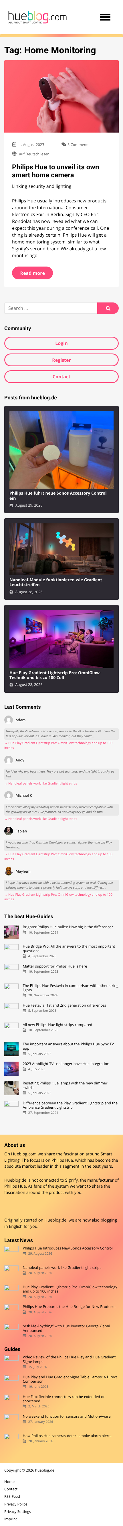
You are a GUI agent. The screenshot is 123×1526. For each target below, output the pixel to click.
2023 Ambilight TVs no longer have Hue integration (66, 1064)
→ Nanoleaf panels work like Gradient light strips (40, 783)
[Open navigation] (105, 17)
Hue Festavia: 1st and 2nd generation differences (64, 1005)
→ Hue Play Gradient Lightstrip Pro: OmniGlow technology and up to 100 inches (58, 745)
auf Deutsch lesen (34, 154)
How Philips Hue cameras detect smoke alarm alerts (67, 1436)
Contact (61, 376)
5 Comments (78, 144)
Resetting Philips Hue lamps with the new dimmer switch (65, 1085)
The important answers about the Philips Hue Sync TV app (68, 1046)
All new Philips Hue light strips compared (57, 1025)
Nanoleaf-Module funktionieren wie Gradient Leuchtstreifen (55, 583)
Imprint (10, 1519)
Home (9, 1481)
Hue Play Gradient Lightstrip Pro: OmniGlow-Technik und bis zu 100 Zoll (55, 675)
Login (61, 343)
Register (61, 360)
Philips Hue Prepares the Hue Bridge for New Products (69, 1306)
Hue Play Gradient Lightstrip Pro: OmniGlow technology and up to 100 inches (70, 1289)
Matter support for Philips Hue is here (55, 966)
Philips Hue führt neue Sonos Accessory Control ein (58, 496)
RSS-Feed (12, 1496)
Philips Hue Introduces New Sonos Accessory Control (67, 1248)
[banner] (37, 17)
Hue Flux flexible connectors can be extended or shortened (64, 1399)
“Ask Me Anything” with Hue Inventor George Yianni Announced (66, 1328)
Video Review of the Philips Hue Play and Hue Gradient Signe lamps (69, 1359)
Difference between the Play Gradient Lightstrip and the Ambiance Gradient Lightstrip (70, 1105)
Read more (32, 273)
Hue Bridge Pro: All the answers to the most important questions (69, 948)
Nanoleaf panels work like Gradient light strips (62, 1267)
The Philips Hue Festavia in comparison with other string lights (70, 988)
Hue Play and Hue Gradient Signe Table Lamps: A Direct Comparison (70, 1379)
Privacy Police (15, 1504)
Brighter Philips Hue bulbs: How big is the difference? (68, 927)
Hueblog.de (55, 1220)
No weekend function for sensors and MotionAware (66, 1416)
